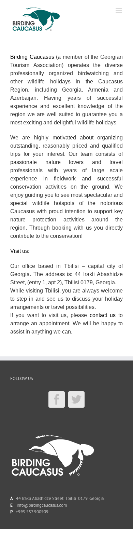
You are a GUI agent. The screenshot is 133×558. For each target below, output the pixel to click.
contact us (103, 315)
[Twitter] (76, 399)
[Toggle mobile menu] (119, 10)
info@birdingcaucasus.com (42, 505)
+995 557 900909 (32, 512)
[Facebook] (56, 399)
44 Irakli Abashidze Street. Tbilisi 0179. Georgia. (59, 498)
